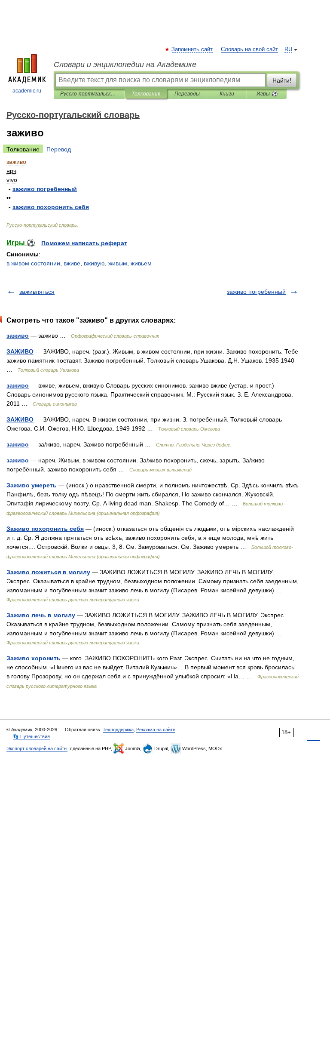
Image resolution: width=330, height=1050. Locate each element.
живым (117, 263)
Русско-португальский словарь (89, 94)
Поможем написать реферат (84, 243)
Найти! (281, 80)
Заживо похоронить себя (45, 528)
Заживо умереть (31, 485)
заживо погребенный (256, 291)
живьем (141, 263)
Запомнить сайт (192, 49)
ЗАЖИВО (20, 351)
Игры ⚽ (267, 94)
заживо (17, 335)
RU (288, 49)
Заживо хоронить (33, 658)
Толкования (145, 94)
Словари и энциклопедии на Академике (125, 64)
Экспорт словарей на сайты (36, 748)
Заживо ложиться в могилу (48, 572)
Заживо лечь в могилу (40, 615)
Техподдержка (118, 729)
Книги (227, 94)
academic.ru (26, 91)
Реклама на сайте (155, 729)
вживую (94, 263)
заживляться (37, 291)
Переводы (187, 94)
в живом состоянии (33, 263)
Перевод (58, 149)
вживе (72, 263)
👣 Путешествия (31, 736)
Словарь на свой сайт (249, 49)
